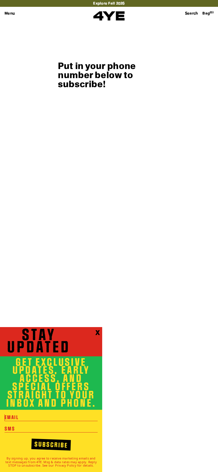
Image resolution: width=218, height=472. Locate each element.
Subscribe (51, 445)
